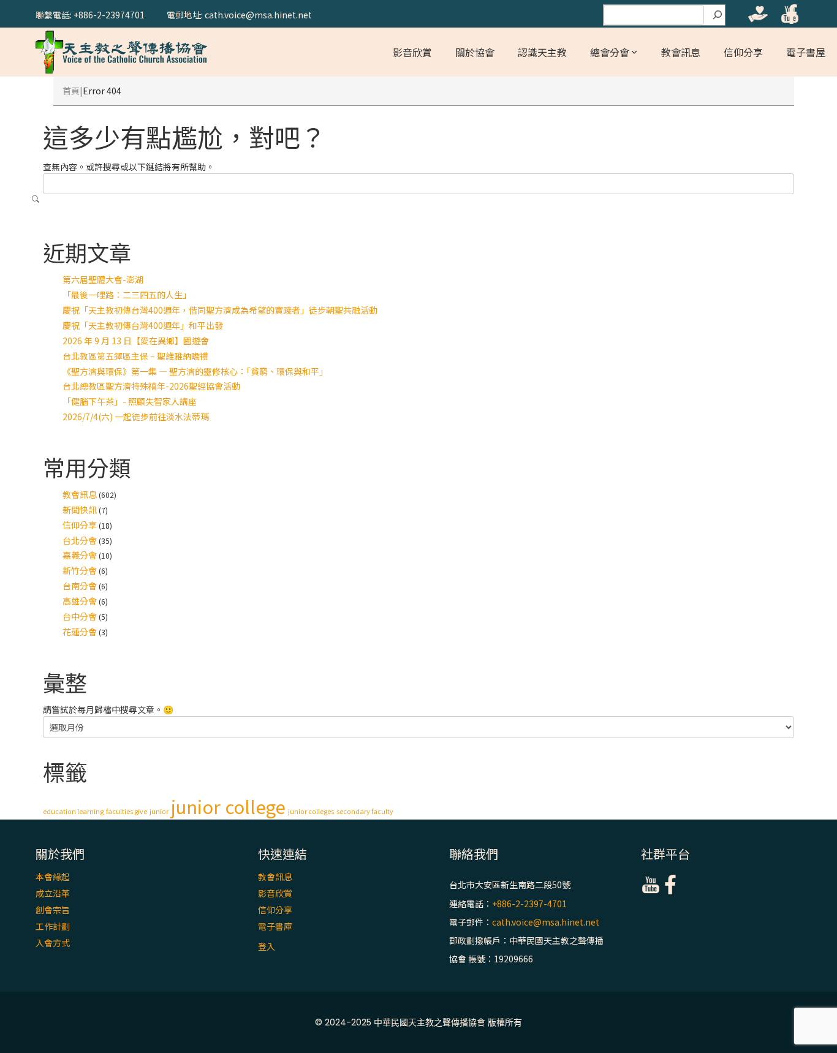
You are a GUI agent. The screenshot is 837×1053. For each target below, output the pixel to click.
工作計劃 (53, 926)
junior (159, 811)
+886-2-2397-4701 (529, 903)
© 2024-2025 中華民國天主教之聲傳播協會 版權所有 (418, 1022)
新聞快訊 (79, 510)
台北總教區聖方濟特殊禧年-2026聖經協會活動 (151, 386)
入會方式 (53, 943)
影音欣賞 (412, 52)
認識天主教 (542, 52)
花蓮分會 (79, 631)
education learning (73, 811)
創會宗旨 (53, 910)
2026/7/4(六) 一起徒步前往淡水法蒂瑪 (135, 416)
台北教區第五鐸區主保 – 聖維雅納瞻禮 (135, 356)
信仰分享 (743, 52)
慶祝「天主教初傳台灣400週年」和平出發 (142, 325)
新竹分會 (79, 570)
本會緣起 (53, 876)
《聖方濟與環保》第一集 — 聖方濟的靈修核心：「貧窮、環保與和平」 (195, 371)
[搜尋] (717, 15)
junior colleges (311, 811)
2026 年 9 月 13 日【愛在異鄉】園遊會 (135, 340)
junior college (228, 806)
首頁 (71, 91)
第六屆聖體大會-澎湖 (102, 279)
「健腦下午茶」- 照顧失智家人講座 (129, 401)
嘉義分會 (79, 555)
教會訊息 (680, 52)
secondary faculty (364, 811)
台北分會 (79, 540)
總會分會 (609, 52)
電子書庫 (275, 926)
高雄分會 (79, 601)
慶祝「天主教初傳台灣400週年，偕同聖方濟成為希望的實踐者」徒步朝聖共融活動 (219, 310)
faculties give (126, 811)
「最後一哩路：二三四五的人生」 (126, 295)
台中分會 (79, 616)
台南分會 (79, 585)
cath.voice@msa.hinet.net (545, 922)
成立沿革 (53, 893)
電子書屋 (805, 52)
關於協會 (474, 52)
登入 (266, 946)
